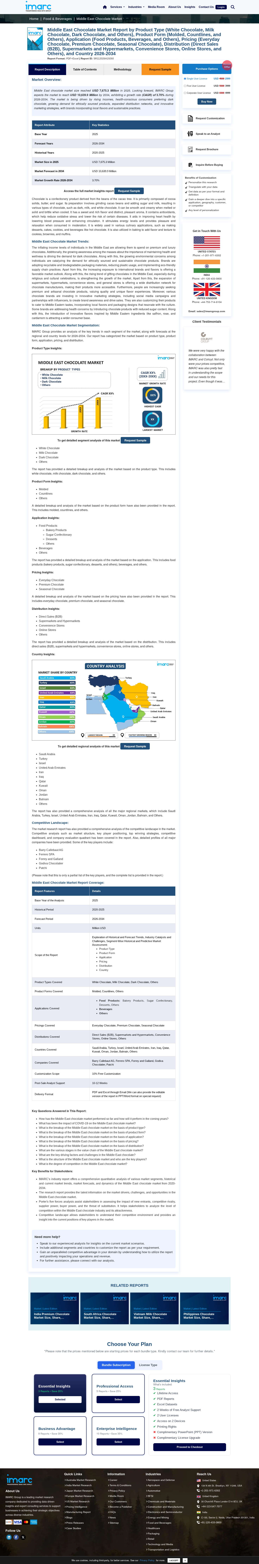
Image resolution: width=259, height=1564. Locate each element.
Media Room (156, 6)
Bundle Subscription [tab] (116, 1365)
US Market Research (78, 1501)
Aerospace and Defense (161, 1480)
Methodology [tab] (122, 69)
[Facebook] (16, 1537)
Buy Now (206, 101)
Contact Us (206, 6)
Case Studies (73, 1528)
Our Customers (118, 1501)
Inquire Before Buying (209, 164)
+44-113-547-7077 (211, 1506)
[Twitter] (23, 1537)
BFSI (150, 1496)
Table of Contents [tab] (85, 69)
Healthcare (154, 1528)
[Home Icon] (105, 7)
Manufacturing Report (78, 1512)
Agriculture (154, 1485)
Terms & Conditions (120, 1485)
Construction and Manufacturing (166, 1506)
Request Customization (210, 118)
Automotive (154, 1490)
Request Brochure (207, 149)
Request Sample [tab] (160, 69)
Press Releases (75, 1522)
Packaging (153, 1533)
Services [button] (116, 6)
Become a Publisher (121, 1506)
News (113, 1517)
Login (221, 7)
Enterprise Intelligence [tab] (117, 1431)
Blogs (69, 1517)
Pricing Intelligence (76, 1506)
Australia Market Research (81, 1480)
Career (113, 1480)
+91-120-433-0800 (211, 1522)
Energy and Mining (158, 1517)
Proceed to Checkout (190, 1446)
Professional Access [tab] (115, 1388)
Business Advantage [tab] (56, 1431)
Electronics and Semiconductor (165, 1512)
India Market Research (79, 1485)
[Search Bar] (233, 6)
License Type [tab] (148, 1365)
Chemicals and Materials (161, 1501)
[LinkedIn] (9, 1537)
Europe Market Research (80, 1496)
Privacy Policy (147, 1560)
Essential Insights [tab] (54, 1388)
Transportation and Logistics (163, 1549)
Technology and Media (160, 1544)
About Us (174, 6)
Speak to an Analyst (208, 133)
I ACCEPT (173, 1560)
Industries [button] (135, 6)
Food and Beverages (159, 1522)
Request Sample (129, 191)
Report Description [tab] (47, 69)
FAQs (113, 1512)
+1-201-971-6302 (210, 1490)
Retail (151, 1538)
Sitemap (114, 1522)
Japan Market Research (79, 1490)
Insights (189, 6)
